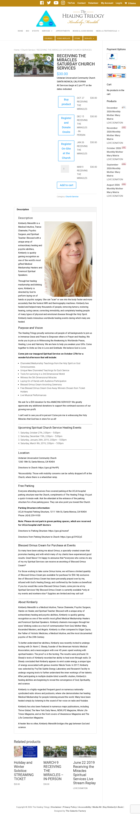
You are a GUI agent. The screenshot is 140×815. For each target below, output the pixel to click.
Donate (88, 38)
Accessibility (84, 807)
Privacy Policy (70, 807)
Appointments (63, 31)
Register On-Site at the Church (66, 150)
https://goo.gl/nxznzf (58, 531)
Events (35, 31)
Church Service (28, 50)
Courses (48, 38)
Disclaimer (56, 807)
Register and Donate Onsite (66, 125)
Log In (119, 3)
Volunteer (93, 3)
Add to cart (66, 185)
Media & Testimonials (106, 31)
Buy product (66, 102)
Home (20, 31)
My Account (107, 3)
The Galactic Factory (76, 811)
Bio (27, 31)
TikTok (71, 3)
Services (46, 31)
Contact (81, 3)
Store (77, 38)
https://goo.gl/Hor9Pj (48, 467)
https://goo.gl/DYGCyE (71, 537)
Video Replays (63, 38)
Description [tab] (23, 209)
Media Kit (97, 807)
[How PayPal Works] (112, 59)
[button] (48, 58)
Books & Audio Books (83, 31)
